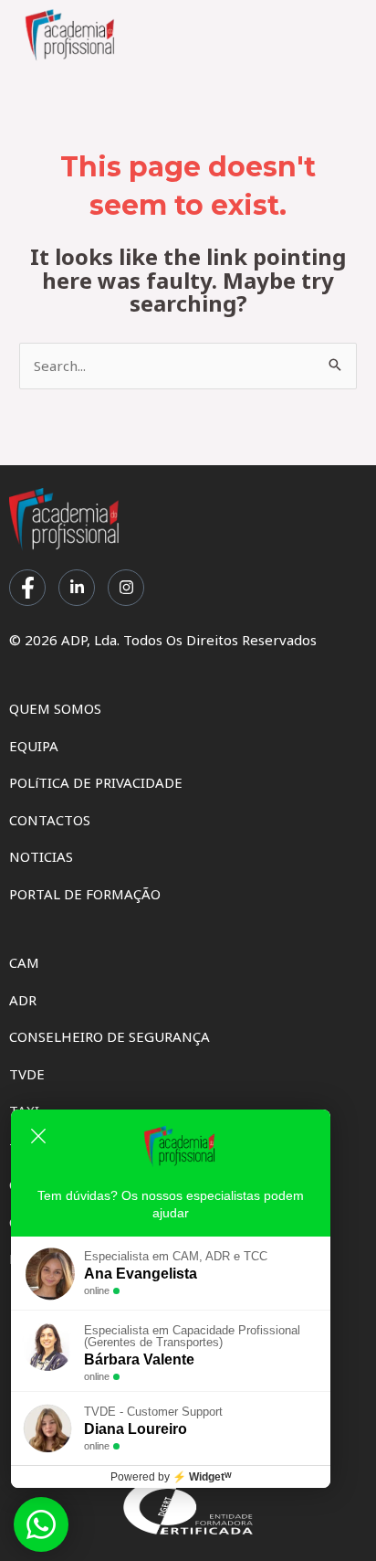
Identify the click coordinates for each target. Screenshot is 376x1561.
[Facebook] (27, 587)
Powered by (171, 1477)
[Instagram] (126, 587)
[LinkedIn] (76, 587)
